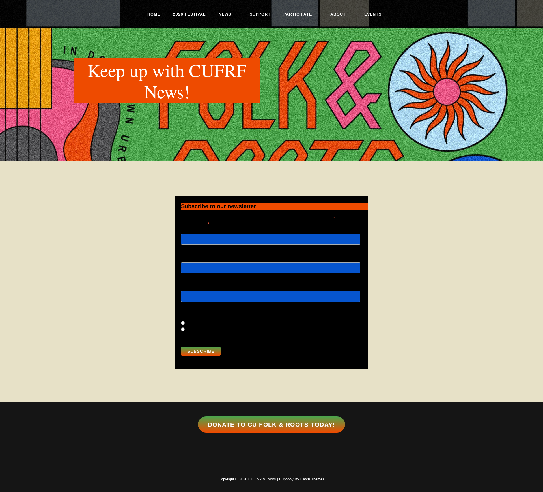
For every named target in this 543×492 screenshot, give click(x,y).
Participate (297, 14)
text (190, 329)
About (338, 14)
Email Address (195, 223)
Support (260, 14)
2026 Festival (189, 14)
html (191, 323)
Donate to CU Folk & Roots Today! (271, 424)
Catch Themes (312, 479)
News (225, 14)
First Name (191, 252)
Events (373, 14)
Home (153, 14)
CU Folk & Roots (262, 479)
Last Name (191, 281)
